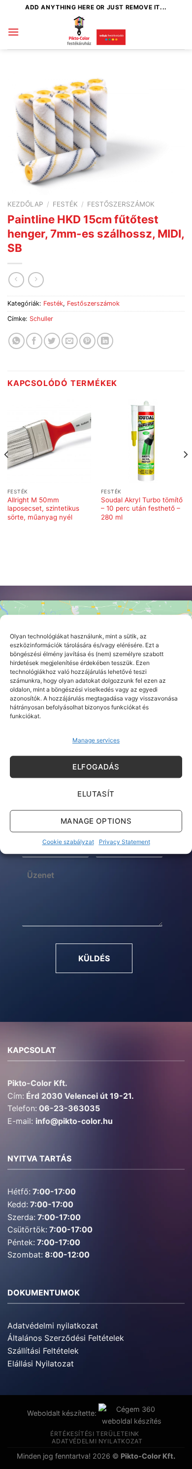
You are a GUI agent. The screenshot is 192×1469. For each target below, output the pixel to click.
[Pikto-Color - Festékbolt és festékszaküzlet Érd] (96, 32)
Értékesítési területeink (94, 1433)
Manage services (96, 740)
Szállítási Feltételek (43, 1351)
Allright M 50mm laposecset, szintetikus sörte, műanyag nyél (43, 508)
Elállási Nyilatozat (40, 1363)
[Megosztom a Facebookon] (34, 341)
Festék (65, 204)
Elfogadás (95, 766)
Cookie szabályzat (68, 842)
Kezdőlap (25, 204)
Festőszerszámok (121, 204)
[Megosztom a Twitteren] (52, 341)
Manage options (96, 821)
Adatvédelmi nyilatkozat (52, 1325)
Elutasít (96, 794)
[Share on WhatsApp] (16, 341)
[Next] (185, 474)
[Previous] (7, 474)
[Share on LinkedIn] (105, 341)
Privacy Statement (124, 842)
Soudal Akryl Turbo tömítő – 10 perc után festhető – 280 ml (142, 508)
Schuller (41, 318)
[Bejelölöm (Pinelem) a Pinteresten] (87, 341)
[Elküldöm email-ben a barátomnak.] (70, 341)
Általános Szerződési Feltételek (65, 1338)
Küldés (94, 958)
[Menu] (13, 32)
